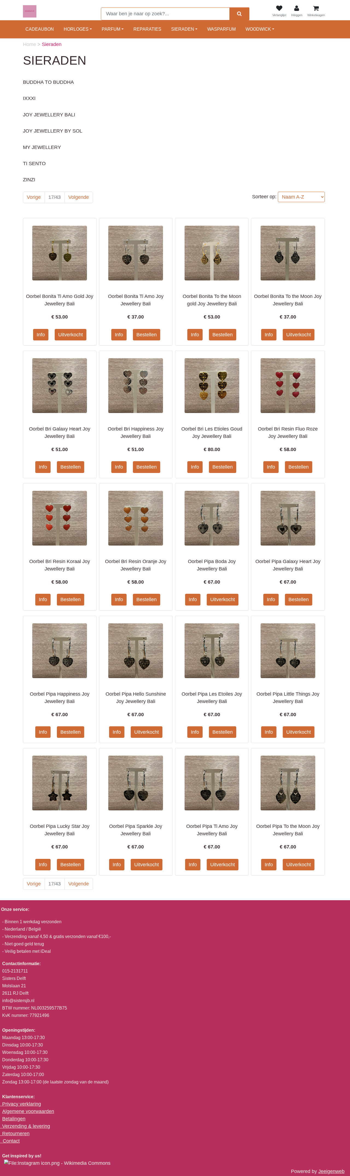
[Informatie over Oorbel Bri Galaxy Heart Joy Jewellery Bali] (59, 385)
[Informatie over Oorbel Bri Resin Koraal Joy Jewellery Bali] (59, 518)
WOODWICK (258, 29)
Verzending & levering (26, 1126)
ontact (13, 1141)
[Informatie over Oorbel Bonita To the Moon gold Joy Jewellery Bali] (212, 253)
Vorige (34, 197)
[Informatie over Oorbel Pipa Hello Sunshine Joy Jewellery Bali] (135, 650)
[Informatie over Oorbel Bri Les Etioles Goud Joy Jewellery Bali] (212, 385)
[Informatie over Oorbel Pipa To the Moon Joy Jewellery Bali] (288, 782)
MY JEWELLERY (42, 147)
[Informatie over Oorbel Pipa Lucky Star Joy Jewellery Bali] (59, 782)
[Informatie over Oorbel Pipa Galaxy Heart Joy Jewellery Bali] (288, 518)
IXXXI (29, 98)
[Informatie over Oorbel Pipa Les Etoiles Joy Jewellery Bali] (212, 650)
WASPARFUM (221, 29)
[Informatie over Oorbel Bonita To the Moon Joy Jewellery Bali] (288, 253)
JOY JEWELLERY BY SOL (52, 131)
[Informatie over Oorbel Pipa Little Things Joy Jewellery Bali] (288, 650)
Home (30, 44)
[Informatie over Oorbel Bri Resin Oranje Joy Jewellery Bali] (135, 518)
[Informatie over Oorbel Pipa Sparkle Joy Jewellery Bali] (135, 782)
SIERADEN (182, 29)
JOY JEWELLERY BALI (49, 114)
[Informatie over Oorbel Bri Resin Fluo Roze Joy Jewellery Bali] (288, 385)
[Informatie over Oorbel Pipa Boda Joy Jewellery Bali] (212, 518)
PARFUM (111, 29)
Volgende (78, 197)
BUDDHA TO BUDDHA (48, 82)
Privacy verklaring (21, 1104)
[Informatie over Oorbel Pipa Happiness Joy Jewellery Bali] (59, 650)
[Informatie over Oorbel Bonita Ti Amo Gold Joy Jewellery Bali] (59, 253)
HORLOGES (76, 29)
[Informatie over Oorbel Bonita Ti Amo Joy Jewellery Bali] (135, 253)
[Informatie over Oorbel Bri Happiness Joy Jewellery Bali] (135, 385)
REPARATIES (147, 29)
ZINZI (29, 179)
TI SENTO (34, 163)
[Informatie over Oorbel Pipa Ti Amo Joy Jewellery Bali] (212, 782)
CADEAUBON (39, 29)
